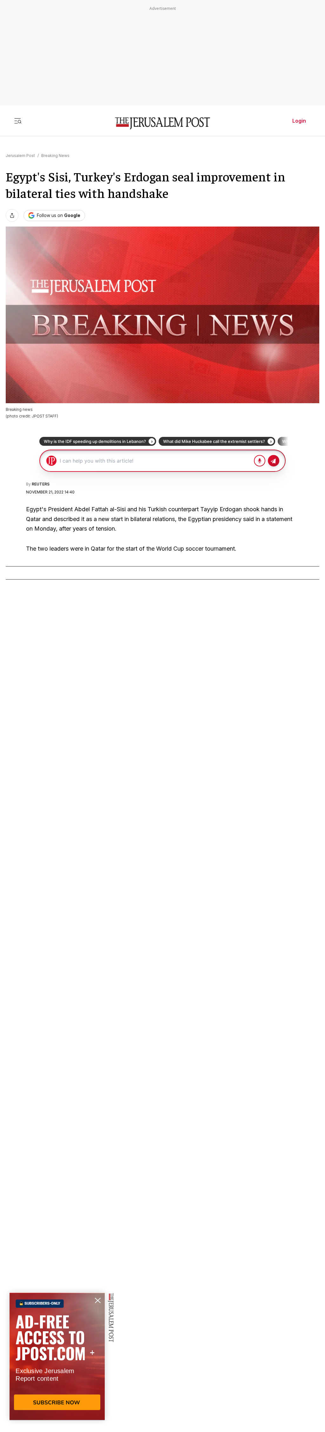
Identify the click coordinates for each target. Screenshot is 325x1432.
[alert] (57, 1358)
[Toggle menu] (17, 121)
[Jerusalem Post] (162, 123)
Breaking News (55, 155)
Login (299, 121)
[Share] (12, 215)
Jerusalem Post (20, 155)
